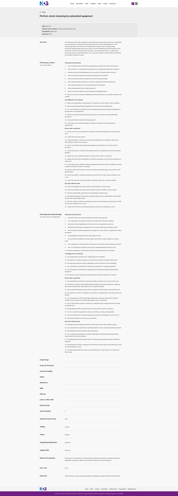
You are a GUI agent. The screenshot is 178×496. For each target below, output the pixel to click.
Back (44, 12)
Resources (113, 3)
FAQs (86, 3)
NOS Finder (79, 3)
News (99, 3)
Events (105, 3)
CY (136, 3)
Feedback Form (132, 489)
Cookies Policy (113, 489)
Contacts (93, 3)
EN (133, 3)
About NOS (104, 489)
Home (72, 3)
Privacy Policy (122, 489)
